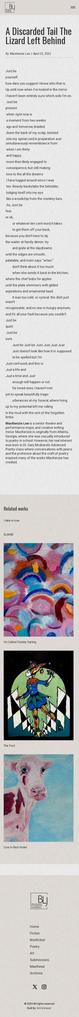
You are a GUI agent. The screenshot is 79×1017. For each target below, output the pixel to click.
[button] (70, 7)
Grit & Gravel (44, 1008)
